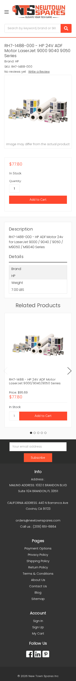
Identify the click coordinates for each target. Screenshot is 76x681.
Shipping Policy (38, 561)
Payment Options (38, 548)
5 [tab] (45, 433)
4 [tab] (42, 433)
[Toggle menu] (6, 12)
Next (69, 370)
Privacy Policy (38, 554)
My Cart (38, 633)
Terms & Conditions (38, 573)
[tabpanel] (38, 370)
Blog (38, 592)
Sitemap (38, 599)
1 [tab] (31, 433)
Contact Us (38, 586)
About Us (38, 580)
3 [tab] (38, 433)
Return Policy (38, 567)
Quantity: (15, 181)
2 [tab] (35, 433)
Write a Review (39, 72)
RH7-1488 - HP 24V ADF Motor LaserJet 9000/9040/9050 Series (35, 381)
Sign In (38, 621)
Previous (5, 370)
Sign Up (38, 627)
